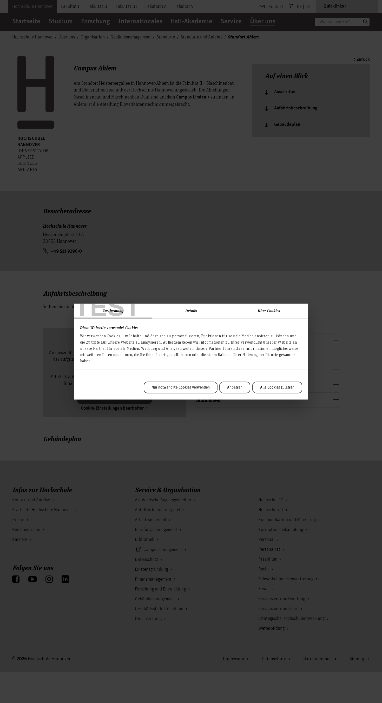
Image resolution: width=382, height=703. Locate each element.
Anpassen (234, 387)
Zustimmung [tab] (113, 310)
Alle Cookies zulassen (277, 387)
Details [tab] (191, 310)
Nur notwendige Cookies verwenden (181, 387)
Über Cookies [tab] (269, 310)
